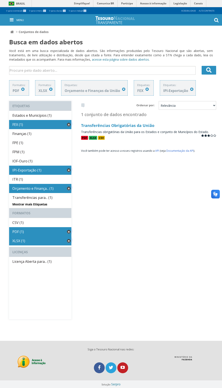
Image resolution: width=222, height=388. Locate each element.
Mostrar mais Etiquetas (29, 204)
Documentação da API (180, 150)
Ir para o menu (37, 10)
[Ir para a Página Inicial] (118, 20)
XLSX (93, 138)
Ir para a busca (57, 10)
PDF (84, 138)
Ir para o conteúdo (15, 10)
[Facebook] (100, 368)
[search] (209, 70)
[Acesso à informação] (32, 362)
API (157, 150)
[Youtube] (122, 368)
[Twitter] (111, 368)
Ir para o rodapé (77, 10)
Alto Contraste (206, 10)
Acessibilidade (188, 10)
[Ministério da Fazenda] (183, 360)
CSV (101, 138)
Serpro (116, 384)
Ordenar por (145, 105)
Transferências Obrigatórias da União (117, 125)
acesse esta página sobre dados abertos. (121, 59)
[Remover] (22, 89)
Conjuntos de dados (34, 32)
